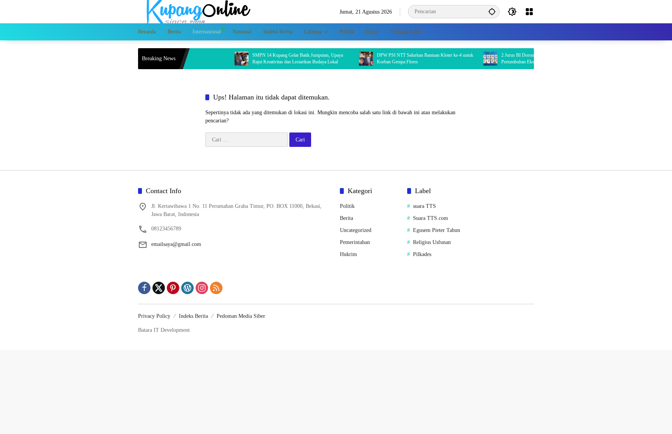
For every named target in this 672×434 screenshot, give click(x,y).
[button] (492, 11)
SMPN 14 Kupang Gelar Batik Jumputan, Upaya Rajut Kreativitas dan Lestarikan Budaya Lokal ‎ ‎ (288, 58)
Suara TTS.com (430, 218)
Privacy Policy (154, 316)
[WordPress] (187, 288)
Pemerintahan (355, 242)
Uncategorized (355, 230)
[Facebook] (144, 288)
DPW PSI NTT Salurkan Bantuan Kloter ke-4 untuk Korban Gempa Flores (415, 58)
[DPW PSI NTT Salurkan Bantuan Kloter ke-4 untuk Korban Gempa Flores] (356, 59)
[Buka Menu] (529, 11)
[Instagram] (202, 288)
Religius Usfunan (432, 242)
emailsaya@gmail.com (176, 244)
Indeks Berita (193, 316)
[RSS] (216, 288)
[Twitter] (158, 288)
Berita (346, 218)
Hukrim (348, 254)
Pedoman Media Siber (241, 316)
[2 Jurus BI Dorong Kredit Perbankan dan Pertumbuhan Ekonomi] (481, 59)
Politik (347, 206)
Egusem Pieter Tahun (436, 230)
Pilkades (422, 254)
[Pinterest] (173, 288)
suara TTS (424, 206)
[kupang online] (196, 11)
